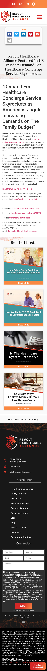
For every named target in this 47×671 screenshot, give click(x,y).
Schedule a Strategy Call (38, 666)
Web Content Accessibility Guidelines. (23, 662)
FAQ (13, 523)
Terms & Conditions (28, 610)
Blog (13, 518)
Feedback (16, 532)
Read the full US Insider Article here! (17, 189)
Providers (16, 498)
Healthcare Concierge (22, 489)
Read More (23, 283)
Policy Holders (18, 494)
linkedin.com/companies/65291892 (26, 213)
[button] (39, 17)
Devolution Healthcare (22, 537)
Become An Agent (20, 508)
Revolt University (19, 513)
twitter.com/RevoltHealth (19, 218)
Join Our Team (18, 527)
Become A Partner (20, 503)
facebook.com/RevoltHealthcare (25, 208)
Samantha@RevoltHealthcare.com (22, 231)
